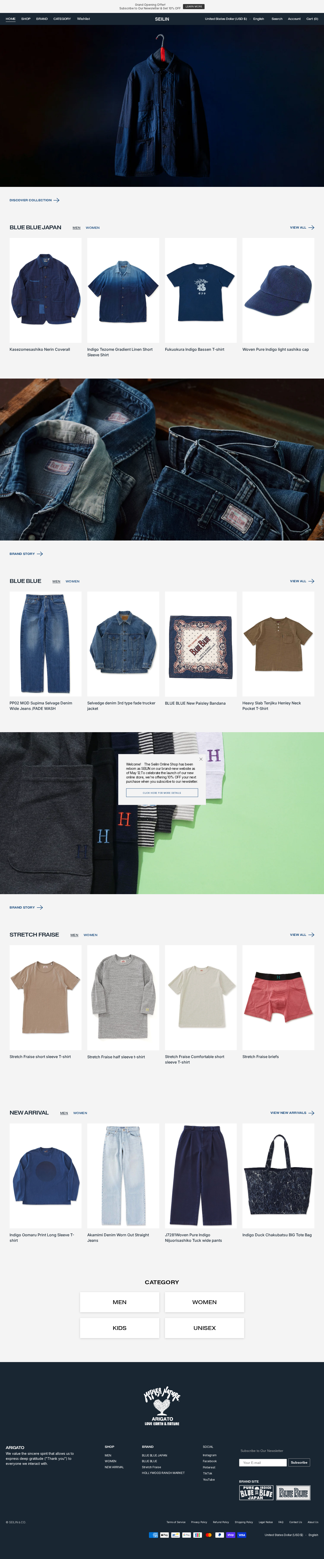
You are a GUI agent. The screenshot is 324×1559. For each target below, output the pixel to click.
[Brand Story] (162, 460)
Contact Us (295, 1522)
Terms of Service (175, 1522)
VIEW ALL (298, 227)
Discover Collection (31, 200)
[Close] (201, 759)
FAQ (280, 1522)
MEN (77, 228)
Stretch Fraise (151, 1467)
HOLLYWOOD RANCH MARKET (163, 1473)
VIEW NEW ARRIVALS (288, 1113)
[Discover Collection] (162, 106)
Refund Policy (221, 1522)
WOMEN (93, 228)
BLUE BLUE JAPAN (154, 1455)
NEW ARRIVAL (114, 1467)
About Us (313, 1522)
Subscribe (299, 1462)
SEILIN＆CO (17, 1522)
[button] (226, 19)
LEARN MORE (194, 6)
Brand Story (22, 554)
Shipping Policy (244, 1522)
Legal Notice (266, 1522)
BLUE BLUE (149, 1461)
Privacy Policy (199, 1522)
